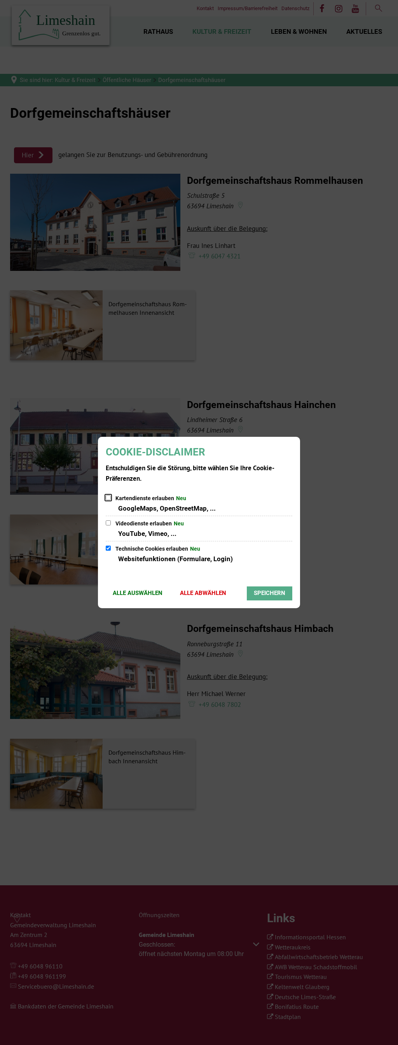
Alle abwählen (203, 593)
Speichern (269, 593)
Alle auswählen (137, 593)
